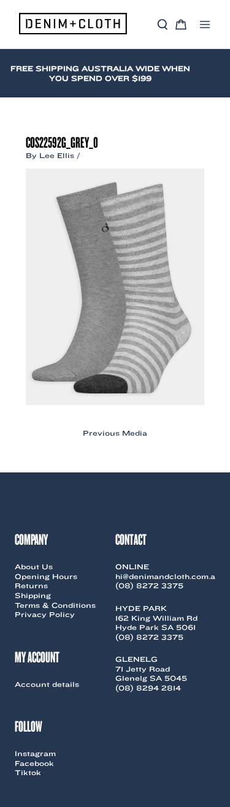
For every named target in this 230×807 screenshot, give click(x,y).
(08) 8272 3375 (149, 585)
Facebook (34, 763)
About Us (34, 566)
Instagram (35, 753)
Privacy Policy (45, 614)
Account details (47, 684)
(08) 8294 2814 (148, 687)
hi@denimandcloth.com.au (168, 576)
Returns (31, 585)
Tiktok (28, 772)
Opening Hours (46, 576)
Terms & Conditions (55, 605)
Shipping (33, 595)
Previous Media (115, 433)
